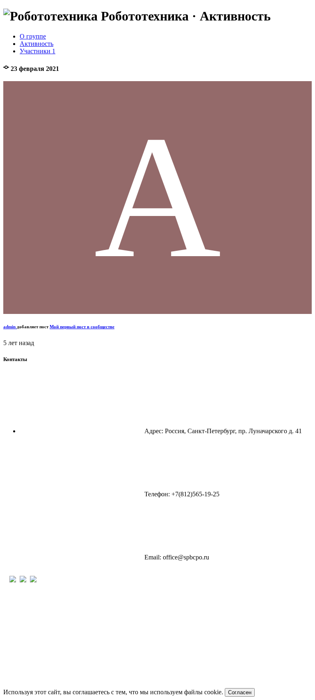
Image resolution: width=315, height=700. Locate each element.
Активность (36, 43)
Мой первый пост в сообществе (82, 326)
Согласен (239, 692)
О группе (33, 36)
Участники (37, 51)
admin (10, 326)
